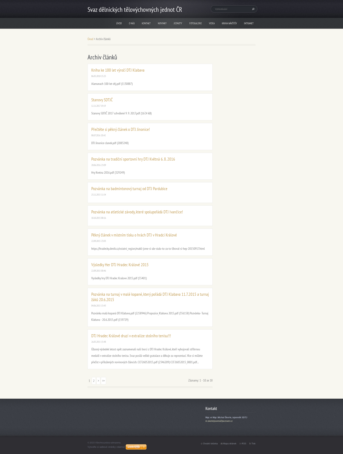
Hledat (252, 9)
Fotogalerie (195, 23)
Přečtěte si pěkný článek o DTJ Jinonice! (120, 129)
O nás (132, 23)
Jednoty (178, 23)
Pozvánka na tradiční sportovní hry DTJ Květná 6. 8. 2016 (133, 159)
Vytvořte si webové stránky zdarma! (106, 447)
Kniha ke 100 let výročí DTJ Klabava (118, 70)
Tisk (253, 443)
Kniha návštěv (229, 23)
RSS (244, 443)
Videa (212, 23)
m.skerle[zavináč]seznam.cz (219, 421)
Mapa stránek (229, 443)
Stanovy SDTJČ (102, 100)
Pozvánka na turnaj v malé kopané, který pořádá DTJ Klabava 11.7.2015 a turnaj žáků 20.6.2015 (150, 296)
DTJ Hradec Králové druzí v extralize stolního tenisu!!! (131, 336)
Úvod (119, 23)
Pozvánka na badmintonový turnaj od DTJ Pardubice (129, 188)
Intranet (249, 23)
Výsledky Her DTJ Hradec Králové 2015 (120, 264)
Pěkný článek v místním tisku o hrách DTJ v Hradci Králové (134, 235)
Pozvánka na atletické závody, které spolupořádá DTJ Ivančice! (137, 212)
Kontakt (146, 23)
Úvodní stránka (210, 443)
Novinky (162, 23)
